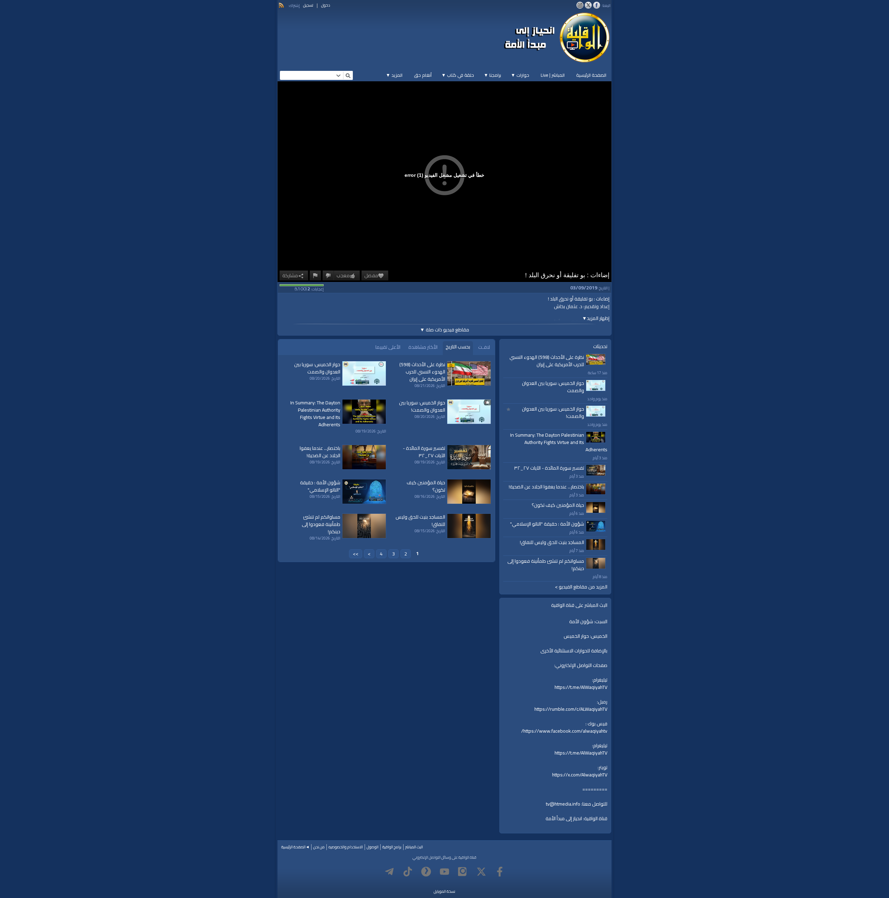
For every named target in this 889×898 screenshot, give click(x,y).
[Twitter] (481, 871)
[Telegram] (389, 871)
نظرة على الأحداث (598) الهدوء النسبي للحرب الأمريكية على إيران (546, 361)
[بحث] (348, 75)
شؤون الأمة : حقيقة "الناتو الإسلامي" (547, 523)
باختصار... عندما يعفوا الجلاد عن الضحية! (546, 486)
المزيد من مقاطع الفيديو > (581, 587)
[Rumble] (426, 871)
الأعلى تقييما (387, 347)
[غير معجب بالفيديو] (328, 275)
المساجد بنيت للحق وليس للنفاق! (552, 542)
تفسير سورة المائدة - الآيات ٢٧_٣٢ (549, 467)
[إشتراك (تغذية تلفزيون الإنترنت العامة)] (281, 5)
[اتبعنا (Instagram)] (579, 5)
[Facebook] (500, 871)
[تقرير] (315, 275)
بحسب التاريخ (458, 346)
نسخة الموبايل (444, 891)
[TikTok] (408, 871)
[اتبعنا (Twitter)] (588, 5)
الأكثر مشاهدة (423, 347)
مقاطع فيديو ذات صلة (444, 329)
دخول (325, 5)
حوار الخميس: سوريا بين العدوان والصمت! (553, 412)
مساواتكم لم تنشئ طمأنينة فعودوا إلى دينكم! (545, 565)
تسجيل (308, 5)
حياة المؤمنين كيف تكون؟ (558, 505)
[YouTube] (444, 871)
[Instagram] (463, 871)
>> (355, 553)
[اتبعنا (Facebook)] (596, 5)
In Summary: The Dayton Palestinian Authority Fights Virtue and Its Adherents (558, 442)
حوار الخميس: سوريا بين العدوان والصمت (553, 387)
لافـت (484, 347)
